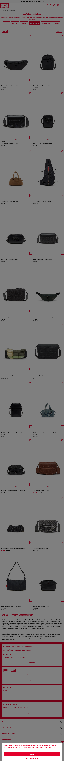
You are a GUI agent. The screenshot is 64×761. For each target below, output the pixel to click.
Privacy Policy (35, 749)
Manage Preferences (20, 749)
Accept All (32, 754)
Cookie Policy (45, 749)
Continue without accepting (32, 758)
